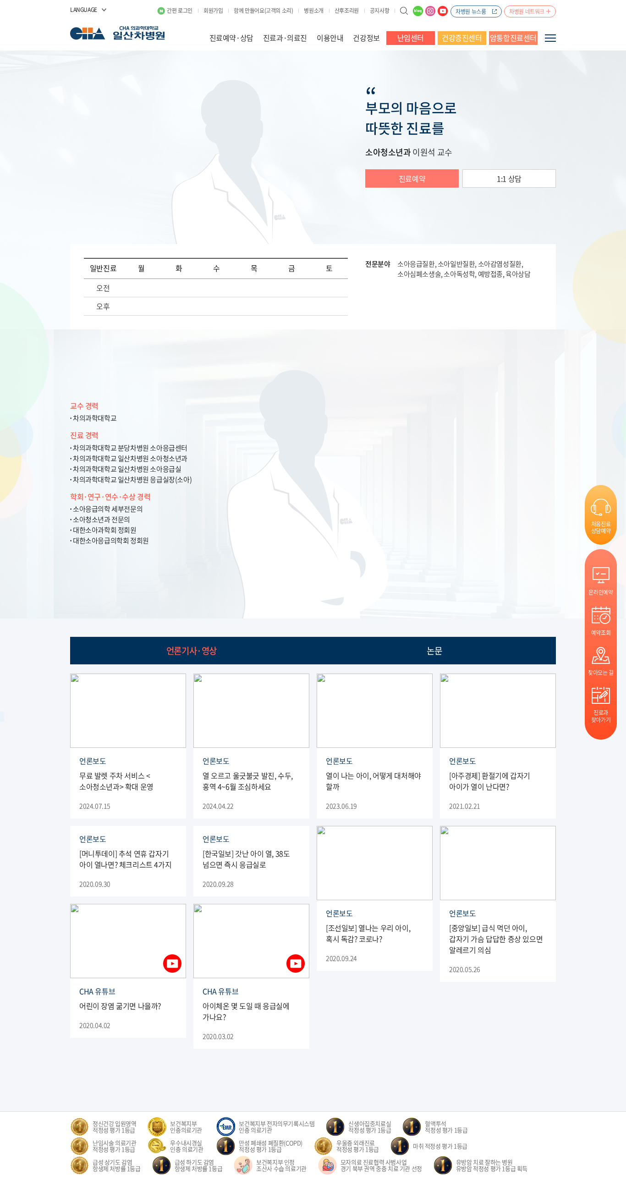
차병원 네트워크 (526, 11)
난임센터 (410, 37)
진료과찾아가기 (600, 716)
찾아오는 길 (601, 672)
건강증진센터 (462, 37)
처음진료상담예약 (600, 527)
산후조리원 (347, 10)
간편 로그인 (179, 10)
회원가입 (213, 10)
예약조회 (600, 632)
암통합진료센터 (513, 37)
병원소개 (313, 10)
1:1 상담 (509, 178)
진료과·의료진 (285, 37)
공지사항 (379, 10)
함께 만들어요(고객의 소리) (263, 10)
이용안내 (330, 37)
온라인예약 (600, 592)
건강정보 (366, 37)
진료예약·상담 (231, 37)
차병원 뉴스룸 (471, 11)
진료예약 (412, 178)
